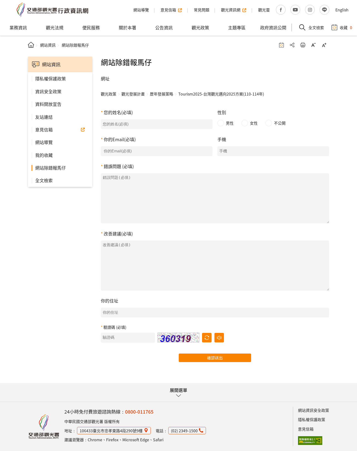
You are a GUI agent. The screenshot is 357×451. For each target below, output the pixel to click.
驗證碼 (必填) (114, 327)
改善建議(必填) (118, 233)
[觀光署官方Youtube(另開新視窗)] (295, 10)
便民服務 (91, 27)
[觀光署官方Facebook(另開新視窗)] (281, 10)
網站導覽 (44, 142)
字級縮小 (313, 45)
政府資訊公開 (273, 27)
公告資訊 (164, 27)
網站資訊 (48, 45)
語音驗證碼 (219, 338)
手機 (221, 139)
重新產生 (207, 338)
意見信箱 (44, 129)
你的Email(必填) (120, 139)
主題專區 (237, 27)
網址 (105, 78)
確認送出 (215, 358)
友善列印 (303, 45)
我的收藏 (44, 155)
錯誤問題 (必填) (119, 166)
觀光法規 (54, 27)
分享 (292, 45)
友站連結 (44, 117)
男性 (230, 123)
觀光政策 (200, 27)
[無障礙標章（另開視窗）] (310, 440)
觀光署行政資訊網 (44, 426)
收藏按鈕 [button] (281, 45)
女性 (254, 123)
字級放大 (324, 45)
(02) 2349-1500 (184, 431)
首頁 (31, 45)
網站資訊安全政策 (313, 410)
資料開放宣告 (48, 104)
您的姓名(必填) (118, 112)
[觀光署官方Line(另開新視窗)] (324, 10)
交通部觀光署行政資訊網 (52, 9)
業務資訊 (18, 27)
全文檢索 (44, 180)
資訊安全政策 (48, 91)
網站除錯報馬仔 (50, 168)
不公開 (280, 123)
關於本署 (127, 27)
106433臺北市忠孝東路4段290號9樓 (111, 431)
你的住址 (109, 300)
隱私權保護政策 (50, 78)
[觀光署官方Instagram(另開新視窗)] (310, 10)
